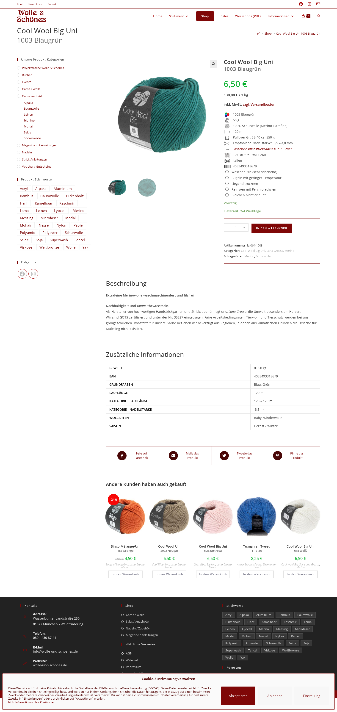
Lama (24, 210)
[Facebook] (22, 274)
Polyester (50, 232)
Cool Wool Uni (160, 564)
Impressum (133, 667)
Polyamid (27, 232)
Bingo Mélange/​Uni (117, 564)
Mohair (29, 126)
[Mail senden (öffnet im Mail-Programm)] (317, 4)
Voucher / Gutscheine (36, 166)
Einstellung (311, 695)
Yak (85, 247)
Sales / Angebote (137, 621)
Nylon (61, 225)
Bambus (26, 196)
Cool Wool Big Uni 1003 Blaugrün (298, 33)
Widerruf (132, 660)
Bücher (27, 75)
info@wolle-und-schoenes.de (55, 651)
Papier (79, 225)
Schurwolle (263, 256)
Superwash (59, 240)
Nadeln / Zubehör (138, 628)
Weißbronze (49, 247)
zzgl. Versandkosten (259, 104)
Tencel (80, 240)
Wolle (71, 247)
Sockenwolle (32, 138)
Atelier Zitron (244, 564)
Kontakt (52, 4)
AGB (129, 653)
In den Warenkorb (271, 228)
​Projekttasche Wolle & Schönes (43, 68)
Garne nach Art (32, 96)
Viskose (26, 247)
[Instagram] (33, 274)
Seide (27, 132)
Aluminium (63, 188)
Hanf (24, 203)
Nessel (44, 225)
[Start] (258, 33)
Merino (289, 251)
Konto (20, 4)
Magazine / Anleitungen (142, 635)
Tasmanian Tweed (265, 565)
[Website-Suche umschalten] (319, 16)
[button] (213, 64)
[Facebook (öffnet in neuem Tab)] (300, 4)
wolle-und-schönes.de (50, 665)
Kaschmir (67, 203)
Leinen (28, 114)
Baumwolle (31, 108)
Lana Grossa (274, 251)
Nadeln (27, 152)
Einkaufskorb (36, 4)
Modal (70, 218)
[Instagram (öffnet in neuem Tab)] (309, 4)
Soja (39, 240)
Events (26, 82)
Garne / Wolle (31, 89)
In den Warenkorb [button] (125, 574)
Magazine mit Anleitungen (40, 145)
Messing (26, 218)
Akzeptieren (238, 695)
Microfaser (49, 218)
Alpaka (28, 103)
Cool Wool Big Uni (253, 251)
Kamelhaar (43, 203)
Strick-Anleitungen (34, 159)
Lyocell (60, 210)
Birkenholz (75, 196)
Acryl (24, 188)
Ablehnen (274, 695)
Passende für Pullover (262, 149)
